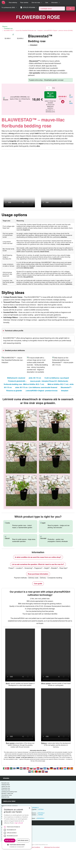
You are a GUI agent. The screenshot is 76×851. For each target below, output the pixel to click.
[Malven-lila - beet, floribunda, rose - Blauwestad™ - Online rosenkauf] (28, 768)
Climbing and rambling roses (9, 791)
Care (46, 2)
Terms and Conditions (34, 847)
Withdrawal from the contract (51, 847)
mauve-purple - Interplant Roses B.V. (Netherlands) (49, 381)
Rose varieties (24, 2)
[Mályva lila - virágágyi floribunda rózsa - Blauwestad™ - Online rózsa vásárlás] (21, 768)
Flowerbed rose (8, 28)
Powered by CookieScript (17, 847)
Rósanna (4, 26)
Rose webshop (13, 2)
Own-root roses (36, 2)
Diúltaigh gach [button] (23, 840)
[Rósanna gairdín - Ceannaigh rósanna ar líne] (70, 9)
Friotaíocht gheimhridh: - (17, 381)
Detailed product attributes (15, 350)
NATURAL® (41, 813)
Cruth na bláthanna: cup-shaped (57, 378)
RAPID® (40, 815)
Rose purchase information (38, 574)
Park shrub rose (5, 790)
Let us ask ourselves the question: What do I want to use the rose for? (38, 564)
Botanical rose (5, 797)
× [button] (29, 808)
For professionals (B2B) (8, 7)
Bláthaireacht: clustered (16, 378)
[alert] (17, 827)
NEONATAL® (40, 818)
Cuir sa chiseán (50, 94)
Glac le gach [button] (9, 840)
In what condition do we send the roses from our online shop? (38, 557)
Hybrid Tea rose (5, 786)
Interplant (64, 390)
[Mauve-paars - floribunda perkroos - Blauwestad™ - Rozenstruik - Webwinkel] (29, 771)
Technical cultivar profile (14, 330)
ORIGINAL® (35, 807)
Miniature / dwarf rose (7, 793)
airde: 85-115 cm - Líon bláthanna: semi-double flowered (36, 387)
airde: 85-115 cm (35, 378)
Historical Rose (5, 784)
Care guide (38, 583)
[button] (17, 845)
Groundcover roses (6, 795)
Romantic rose (5, 783)
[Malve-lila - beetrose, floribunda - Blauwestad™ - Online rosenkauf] (51, 768)
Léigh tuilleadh (18, 823)
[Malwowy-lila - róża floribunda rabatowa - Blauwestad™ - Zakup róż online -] (34, 768)
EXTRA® (41, 809)
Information (54, 2)
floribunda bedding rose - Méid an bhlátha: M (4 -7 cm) (24, 384)
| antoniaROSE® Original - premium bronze (41, 390)
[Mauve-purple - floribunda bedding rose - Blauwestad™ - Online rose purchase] (24, 768)
